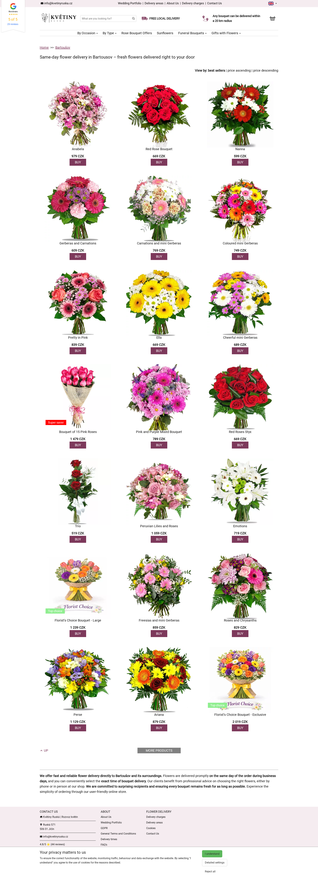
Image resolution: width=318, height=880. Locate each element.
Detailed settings (214, 862)
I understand (212, 853)
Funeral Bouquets (191, 33)
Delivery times (109, 839)
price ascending (239, 70)
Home (44, 47)
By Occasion (86, 33)
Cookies (151, 828)
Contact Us (214, 3)
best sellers (216, 70)
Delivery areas (154, 3)
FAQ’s (104, 844)
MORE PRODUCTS (159, 750)
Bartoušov (62, 47)
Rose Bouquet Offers (136, 33)
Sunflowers (165, 33)
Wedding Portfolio (130, 3)
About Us (173, 3)
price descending (265, 70)
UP (45, 750)
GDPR (104, 828)
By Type (109, 33)
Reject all (210, 871)
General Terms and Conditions (118, 833)
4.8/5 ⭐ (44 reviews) (52, 844)
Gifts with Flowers (225, 33)
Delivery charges (193, 3)
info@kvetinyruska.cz (58, 3)
